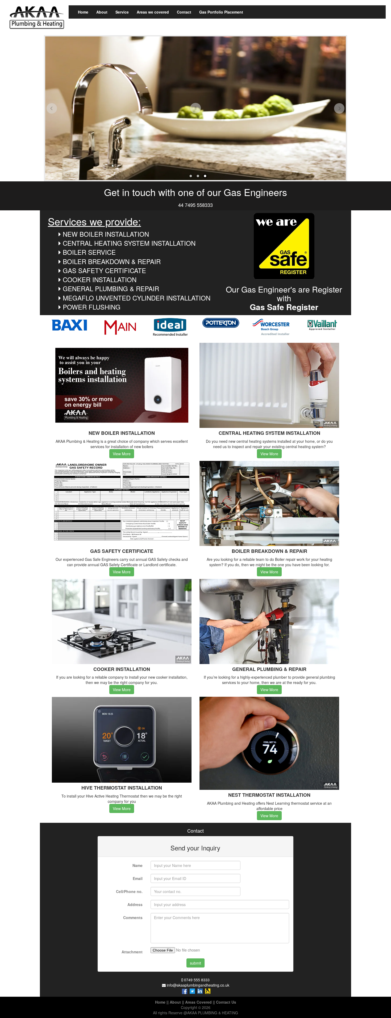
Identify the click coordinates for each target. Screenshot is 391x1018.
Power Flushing (91, 306)
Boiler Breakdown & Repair (112, 261)
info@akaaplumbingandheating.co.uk (198, 985)
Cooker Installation (99, 279)
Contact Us (226, 1002)
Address (135, 904)
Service (122, 12)
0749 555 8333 (197, 979)
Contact (184, 12)
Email (138, 878)
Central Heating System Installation (129, 243)
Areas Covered (198, 1002)
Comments (133, 917)
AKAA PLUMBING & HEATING (212, 1012)
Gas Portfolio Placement (221, 12)
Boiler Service (89, 252)
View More (122, 453)
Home (83, 12)
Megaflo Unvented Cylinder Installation (136, 297)
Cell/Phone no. (129, 891)
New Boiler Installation (106, 234)
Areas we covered (153, 12)
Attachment (132, 951)
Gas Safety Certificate (104, 270)
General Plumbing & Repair (111, 288)
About (101, 12)
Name (137, 865)
